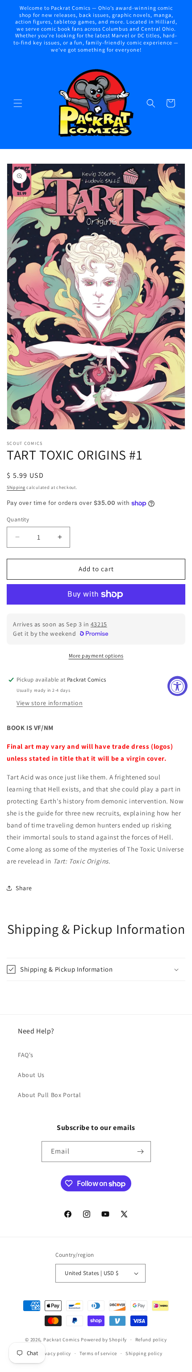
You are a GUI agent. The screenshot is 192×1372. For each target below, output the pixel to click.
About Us (31, 1075)
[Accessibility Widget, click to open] (177, 686)
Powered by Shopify (104, 1339)
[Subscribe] (140, 1151)
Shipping (16, 487)
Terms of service (98, 1353)
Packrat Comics (61, 1339)
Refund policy (151, 1339)
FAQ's (25, 1055)
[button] (18, 103)
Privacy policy (54, 1353)
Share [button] (24, 888)
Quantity (18, 519)
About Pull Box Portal (49, 1095)
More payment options (96, 655)
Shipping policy (144, 1353)
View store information (50, 703)
